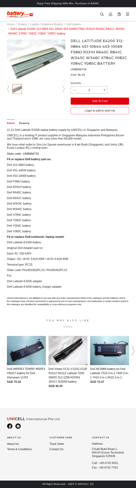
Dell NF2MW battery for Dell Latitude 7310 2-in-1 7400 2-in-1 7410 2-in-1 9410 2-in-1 (109, 373)
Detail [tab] (11, 123)
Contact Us (56, 449)
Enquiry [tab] (24, 123)
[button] (8, 89)
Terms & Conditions (19, 449)
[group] (17, 89)
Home (11, 24)
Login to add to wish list (100, 110)
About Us (13, 443)
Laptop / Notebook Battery (46, 24)
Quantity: (76, 83)
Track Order (56, 443)
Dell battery (74, 24)
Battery (22, 24)
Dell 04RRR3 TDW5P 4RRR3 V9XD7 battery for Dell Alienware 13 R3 (26, 373)
